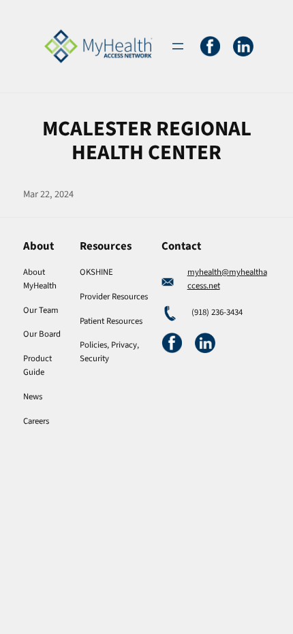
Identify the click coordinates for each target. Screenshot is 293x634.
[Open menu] (178, 46)
